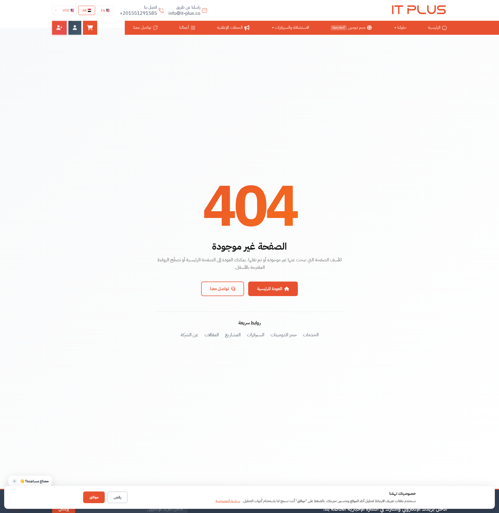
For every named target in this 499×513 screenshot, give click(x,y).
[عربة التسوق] (90, 28)
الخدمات (311, 334)
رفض (117, 497)
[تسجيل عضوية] (59, 28)
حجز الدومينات (284, 334)
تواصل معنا (219, 289)
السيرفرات (255, 334)
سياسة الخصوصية (227, 501)
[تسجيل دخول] (74, 28)
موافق (94, 497)
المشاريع (233, 334)
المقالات (212, 334)
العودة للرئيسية (269, 289)
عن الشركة (189, 334)
